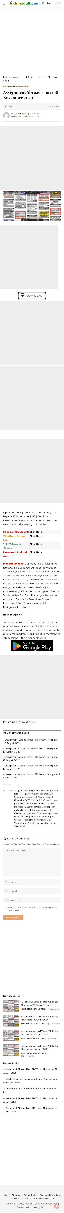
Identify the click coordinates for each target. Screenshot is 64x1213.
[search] (42, 3)
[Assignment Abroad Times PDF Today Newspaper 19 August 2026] (11, 1021)
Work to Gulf (20, 826)
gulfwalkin (19, 810)
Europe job (37, 800)
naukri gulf (46, 810)
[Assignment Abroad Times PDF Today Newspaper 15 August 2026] (11, 1035)
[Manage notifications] (56, 1206)
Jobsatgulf (35, 810)
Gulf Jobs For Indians (35, 803)
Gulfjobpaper (48, 806)
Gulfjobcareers (33, 806)
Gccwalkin (48, 800)
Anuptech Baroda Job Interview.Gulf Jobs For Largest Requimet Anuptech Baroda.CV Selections (36, 793)
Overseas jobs (21, 819)
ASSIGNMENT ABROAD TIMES (16, 86)
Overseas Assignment (25, 813)
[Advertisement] (32, 40)
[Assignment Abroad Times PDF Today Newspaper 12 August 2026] (11, 1050)
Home (7, 77)
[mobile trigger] (5, 3)
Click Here (36, 536)
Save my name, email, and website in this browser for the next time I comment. (32, 908)
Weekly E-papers (49, 823)
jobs (27, 810)
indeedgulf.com (13, 563)
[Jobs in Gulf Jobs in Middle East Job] (24, 3)
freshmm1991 (20, 114)
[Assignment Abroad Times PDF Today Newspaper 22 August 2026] (11, 1006)
